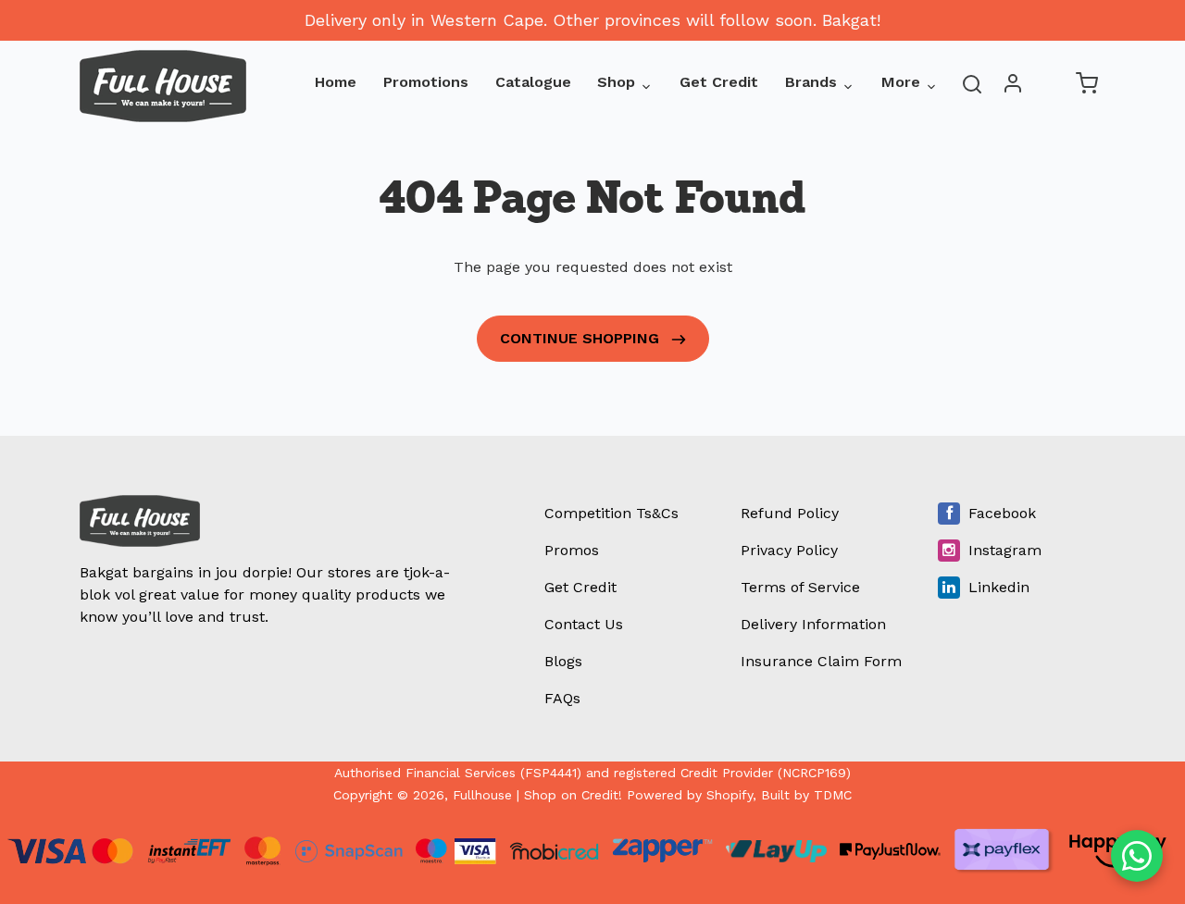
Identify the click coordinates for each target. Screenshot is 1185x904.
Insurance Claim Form (821, 661)
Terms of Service (800, 587)
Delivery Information (813, 624)
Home (335, 82)
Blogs (563, 661)
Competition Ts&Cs (611, 513)
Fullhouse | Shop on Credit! (537, 794)
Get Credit (719, 82)
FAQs (562, 698)
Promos (571, 550)
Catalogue (533, 82)
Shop (616, 82)
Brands (811, 82)
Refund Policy (790, 513)
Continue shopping (582, 338)
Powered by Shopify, (691, 794)
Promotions (425, 82)
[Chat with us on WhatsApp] (1137, 856)
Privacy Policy (789, 550)
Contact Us (583, 624)
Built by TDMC (806, 794)
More (900, 82)
